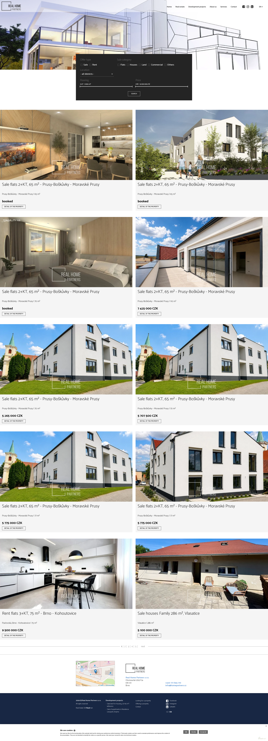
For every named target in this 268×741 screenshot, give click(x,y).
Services (223, 18)
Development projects (197, 18)
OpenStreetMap (110, 685)
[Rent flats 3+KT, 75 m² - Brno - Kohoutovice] (66, 574)
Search (134, 93)
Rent (94, 65)
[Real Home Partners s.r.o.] (17, 6)
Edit (186, 732)
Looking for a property (143, 700)
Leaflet (101, 685)
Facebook (173, 700)
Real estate (180, 18)
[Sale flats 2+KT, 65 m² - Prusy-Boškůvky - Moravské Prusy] (66, 145)
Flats (122, 65)
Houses (133, 65)
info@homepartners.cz (175, 685)
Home (169, 18)
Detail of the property (13, 206)
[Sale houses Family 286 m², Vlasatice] (202, 574)
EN (260, 18)
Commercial (157, 65)
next (143, 646)
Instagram (173, 703)
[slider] (135, 86)
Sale (86, 65)
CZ (167, 712)
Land (144, 65)
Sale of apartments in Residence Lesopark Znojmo (118, 710)
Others (170, 65)
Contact (234, 18)
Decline (193, 732)
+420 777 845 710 (173, 683)
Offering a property (142, 703)
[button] (95, 671)
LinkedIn (172, 706)
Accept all (203, 732)
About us (213, 18)
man (89, 708)
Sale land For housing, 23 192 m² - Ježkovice (118, 705)
